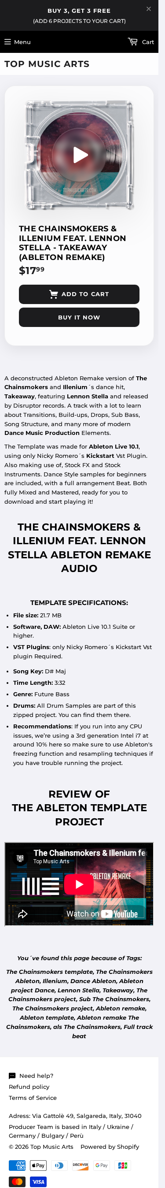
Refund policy (29, 1086)
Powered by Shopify (110, 1146)
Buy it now (79, 317)
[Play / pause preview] (79, 155)
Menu (22, 41)
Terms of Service (33, 1097)
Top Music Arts (47, 64)
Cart (147, 41)
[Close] (148, 9)
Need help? (36, 1075)
